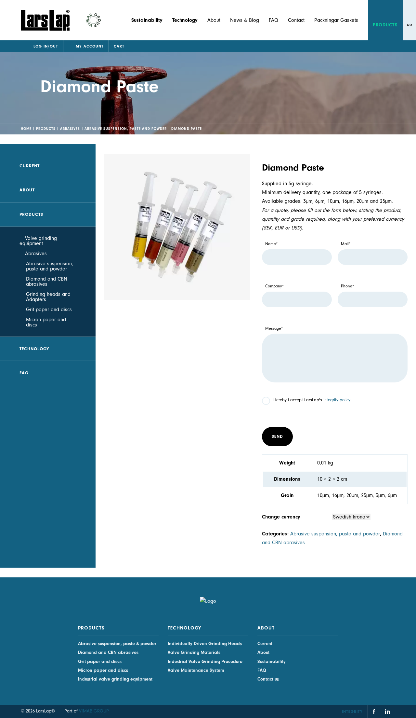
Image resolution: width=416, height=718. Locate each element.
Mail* (345, 244)
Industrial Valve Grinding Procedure (205, 661)
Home (26, 129)
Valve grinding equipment (38, 240)
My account (90, 46)
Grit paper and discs (49, 309)
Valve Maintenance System (196, 670)
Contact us (268, 679)
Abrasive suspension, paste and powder (125, 129)
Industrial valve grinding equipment (115, 679)
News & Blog (244, 20)
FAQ (273, 20)
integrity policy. (337, 399)
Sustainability (271, 661)
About (213, 20)
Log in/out (45, 46)
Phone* (347, 286)
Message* (274, 328)
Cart (119, 46)
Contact (296, 20)
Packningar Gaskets (336, 20)
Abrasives (70, 129)
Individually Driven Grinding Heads (205, 643)
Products (385, 25)
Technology (34, 348)
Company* (274, 286)
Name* (271, 244)
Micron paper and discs (46, 322)
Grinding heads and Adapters (48, 296)
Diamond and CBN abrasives (46, 281)
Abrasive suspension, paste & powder (117, 643)
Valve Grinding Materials (194, 652)
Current (30, 165)
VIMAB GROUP (94, 711)
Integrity (352, 711)
